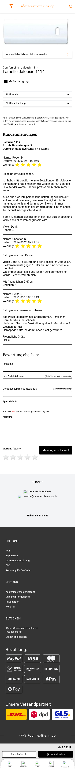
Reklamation (12, 601)
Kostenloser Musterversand (20, 591)
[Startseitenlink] (37, 6)
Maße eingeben (58, 754)
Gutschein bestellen (16, 636)
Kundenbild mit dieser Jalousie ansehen (27, 54)
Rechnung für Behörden (18, 570)
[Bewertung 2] (13, 457)
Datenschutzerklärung (18, 560)
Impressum (12, 555)
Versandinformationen (18, 596)
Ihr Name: (8, 363)
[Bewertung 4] (27, 457)
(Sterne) (12, 448)
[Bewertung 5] (35, 457)
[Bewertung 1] (6, 457)
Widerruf (10, 606)
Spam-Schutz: (26, 406)
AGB (8, 550)
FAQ (8, 565)
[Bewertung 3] (20, 457)
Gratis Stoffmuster (19, 754)
